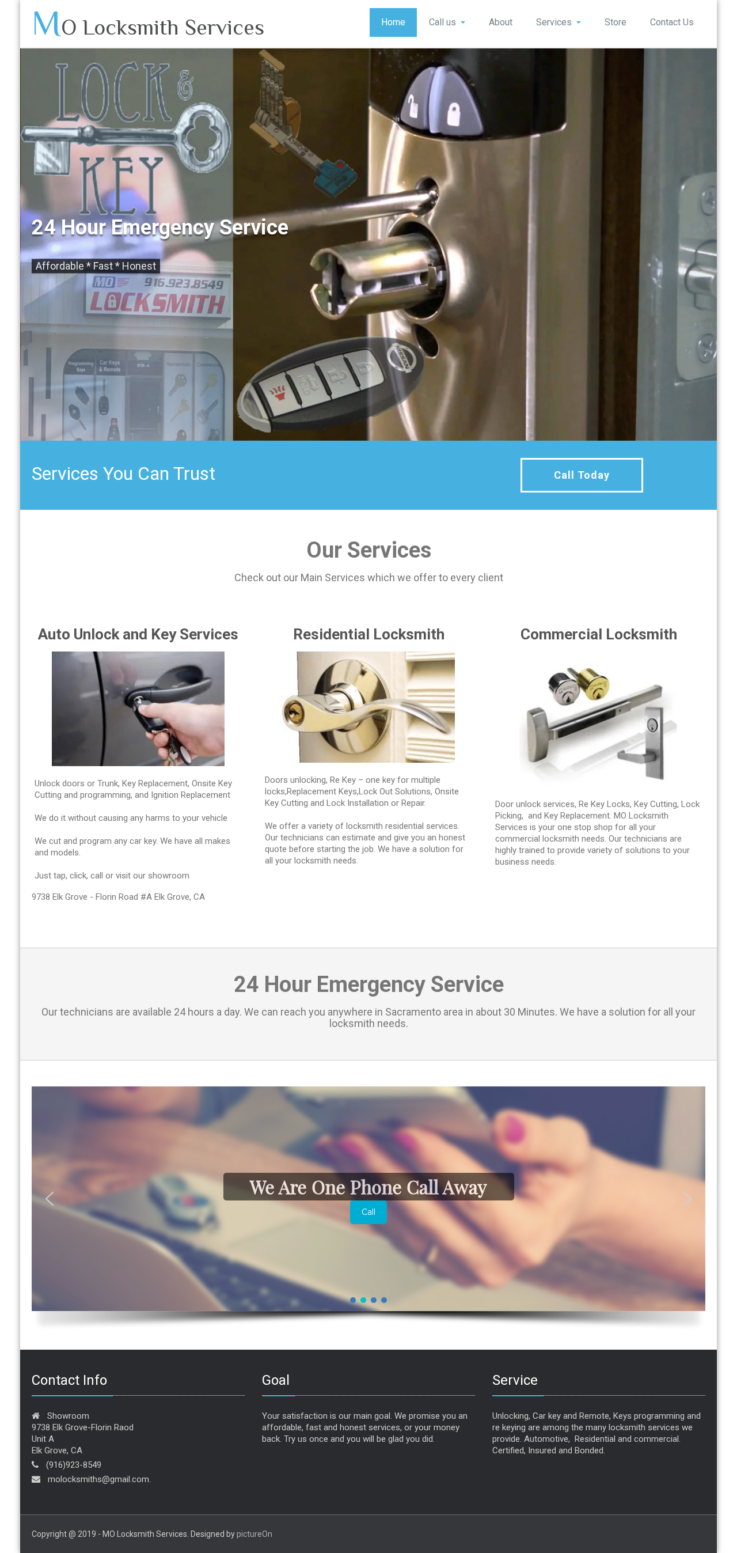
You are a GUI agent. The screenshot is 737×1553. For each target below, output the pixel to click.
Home (393, 22)
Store (615, 22)
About (500, 22)
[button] (49, 1199)
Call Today (582, 475)
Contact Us (672, 22)
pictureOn (254, 1534)
